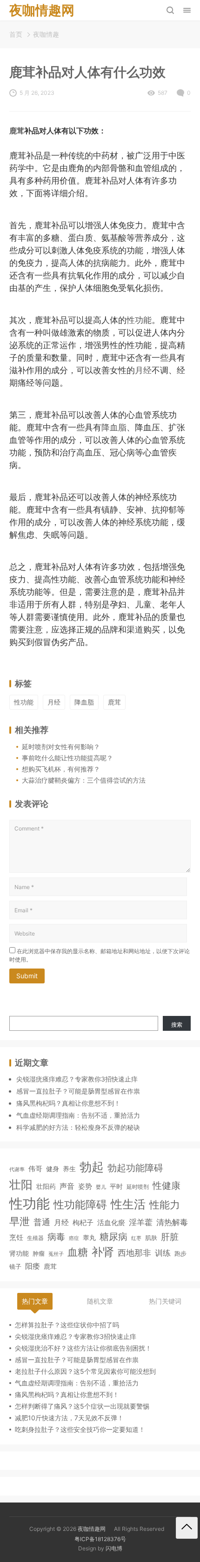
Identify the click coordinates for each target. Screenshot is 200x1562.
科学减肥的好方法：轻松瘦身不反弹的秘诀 (78, 1127)
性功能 (139, 320)
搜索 (176, 1024)
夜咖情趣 (46, 34)
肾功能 (19, 1253)
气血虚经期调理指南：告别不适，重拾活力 (78, 1115)
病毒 (56, 1236)
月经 (143, 370)
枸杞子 (83, 1222)
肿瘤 (39, 1253)
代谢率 (17, 1169)
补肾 (103, 1252)
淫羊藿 (141, 1222)
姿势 (85, 1186)
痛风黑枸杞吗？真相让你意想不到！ (68, 1103)
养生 (69, 1169)
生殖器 (35, 1237)
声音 (67, 1186)
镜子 (15, 1266)
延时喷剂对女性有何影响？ (61, 747)
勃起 (92, 1166)
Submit (27, 976)
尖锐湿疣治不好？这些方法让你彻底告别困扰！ (83, 1348)
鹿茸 (16, 130)
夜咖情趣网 (92, 1528)
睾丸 (89, 1237)
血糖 (77, 1252)
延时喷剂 (138, 1187)
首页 (15, 34)
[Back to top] (187, 1528)
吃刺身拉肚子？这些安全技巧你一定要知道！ (80, 1429)
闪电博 (114, 1548)
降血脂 (114, 427)
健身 (52, 1169)
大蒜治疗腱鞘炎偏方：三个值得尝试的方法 (84, 780)
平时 (116, 1186)
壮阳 (21, 1185)
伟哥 (35, 1168)
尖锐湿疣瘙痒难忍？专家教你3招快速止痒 (77, 1079)
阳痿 (32, 1266)
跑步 (180, 1253)
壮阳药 (46, 1186)
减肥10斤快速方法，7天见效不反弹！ (69, 1418)
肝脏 (170, 1237)
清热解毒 (172, 1222)
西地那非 (134, 1253)
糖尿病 (113, 1236)
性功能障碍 (80, 1204)
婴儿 (101, 1187)
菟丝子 (56, 1254)
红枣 (136, 1238)
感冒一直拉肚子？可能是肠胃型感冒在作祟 (78, 1091)
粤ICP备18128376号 (100, 1539)
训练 (163, 1253)
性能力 (164, 1204)
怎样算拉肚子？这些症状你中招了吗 (67, 1325)
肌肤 (151, 1237)
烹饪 (16, 1237)
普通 (41, 1222)
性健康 (166, 1185)
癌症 (74, 1238)
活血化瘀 (111, 1223)
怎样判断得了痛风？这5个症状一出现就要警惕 (82, 1406)
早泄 (19, 1221)
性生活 (128, 1204)
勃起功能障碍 (135, 1167)
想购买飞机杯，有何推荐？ (61, 769)
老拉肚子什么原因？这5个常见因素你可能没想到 (85, 1371)
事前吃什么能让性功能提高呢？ (67, 758)
